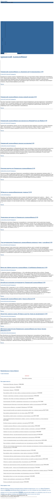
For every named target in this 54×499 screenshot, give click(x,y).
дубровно (34, 490)
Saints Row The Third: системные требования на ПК (15, 398)
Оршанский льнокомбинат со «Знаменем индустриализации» (22, 71)
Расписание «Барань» (8, 390)
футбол (25, 494)
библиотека (3, 490)
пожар (32, 492)
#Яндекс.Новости (5, 488)
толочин (3, 494)
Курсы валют (6, 47)
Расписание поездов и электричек (14, 44)
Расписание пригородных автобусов (15, 43)
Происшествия (9, 29)
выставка (23, 490)
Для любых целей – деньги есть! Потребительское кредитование (18, 467)
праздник (36, 492)
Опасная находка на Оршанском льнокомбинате (18, 168)
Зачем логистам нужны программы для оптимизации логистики (18, 473)
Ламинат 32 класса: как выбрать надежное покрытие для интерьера (19, 431)
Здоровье (8, 23)
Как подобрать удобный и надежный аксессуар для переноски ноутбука (20, 443)
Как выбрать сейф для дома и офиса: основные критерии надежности (20, 392)
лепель (47, 490)
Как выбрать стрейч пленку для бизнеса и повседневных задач (18, 415)
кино (37, 490)
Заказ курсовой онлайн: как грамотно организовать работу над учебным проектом (23, 410)
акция (39, 488)
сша (48, 492)
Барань (33, 488)
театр (50, 492)
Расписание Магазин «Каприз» (10, 384)
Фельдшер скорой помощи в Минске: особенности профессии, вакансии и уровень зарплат (25, 470)
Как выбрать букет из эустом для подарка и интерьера (16, 476)
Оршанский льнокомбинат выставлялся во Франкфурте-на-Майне (24, 120)
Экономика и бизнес (11, 34)
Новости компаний (10, 35)
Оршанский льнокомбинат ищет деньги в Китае (18, 298)
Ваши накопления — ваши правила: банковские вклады (16, 450)
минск (10, 492)
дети (29, 490)
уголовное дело (15, 494)
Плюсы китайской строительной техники (13, 481)
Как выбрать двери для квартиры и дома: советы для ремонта (18, 453)
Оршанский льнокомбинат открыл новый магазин (19, 97)
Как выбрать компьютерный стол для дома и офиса (15, 413)
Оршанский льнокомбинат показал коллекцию (17, 143)
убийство (9, 494)
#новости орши (28, 488)
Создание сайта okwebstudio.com (8, 497)
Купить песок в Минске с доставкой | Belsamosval (15, 407)
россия (40, 492)
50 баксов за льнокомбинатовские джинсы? (16, 192)
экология (38, 494)
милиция (2, 492)
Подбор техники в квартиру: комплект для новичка (15, 423)
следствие (43, 492)
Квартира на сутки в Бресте (10, 370)
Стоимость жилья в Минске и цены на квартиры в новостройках (19, 425)
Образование (9, 25)
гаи (26, 490)
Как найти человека (27, 378)
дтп (31, 490)
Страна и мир (9, 32)
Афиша (5, 38)
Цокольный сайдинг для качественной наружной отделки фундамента (20, 434)
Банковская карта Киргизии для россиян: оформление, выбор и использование (22, 404)
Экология (8, 33)
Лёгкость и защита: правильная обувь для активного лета (17, 461)
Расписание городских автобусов (14, 42)
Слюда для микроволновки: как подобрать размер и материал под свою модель (22, 440)
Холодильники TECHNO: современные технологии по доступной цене (20, 401)
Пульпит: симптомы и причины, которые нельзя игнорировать (18, 395)
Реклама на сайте (7, 50)
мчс (17, 492)
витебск (7, 490)
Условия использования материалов (28, 496)
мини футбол (7, 492)
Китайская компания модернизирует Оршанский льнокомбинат (23, 282)
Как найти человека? (11, 37)
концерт (44, 490)
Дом (7, 26)
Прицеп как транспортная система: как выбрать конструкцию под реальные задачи (23, 464)
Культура (8, 24)
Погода (5, 48)
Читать (2, 84)
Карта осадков (6, 49)
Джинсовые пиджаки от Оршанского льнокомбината (19, 217)
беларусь (47, 488)
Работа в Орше (6, 45)
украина (20, 494)
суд (46, 492)
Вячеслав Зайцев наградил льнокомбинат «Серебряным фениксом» (24, 267)
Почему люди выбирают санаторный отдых (13, 479)
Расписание (6, 40)
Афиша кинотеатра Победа (9, 39)
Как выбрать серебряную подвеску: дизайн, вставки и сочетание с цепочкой (21, 428)
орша (20, 492)
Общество (8, 28)
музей (14, 492)
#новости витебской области (17, 488)
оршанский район (27, 492)
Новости (5, 21)
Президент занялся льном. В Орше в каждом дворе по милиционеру (24, 314)
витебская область (15, 490)
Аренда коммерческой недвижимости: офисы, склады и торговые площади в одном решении (25, 418)
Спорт (7, 30)
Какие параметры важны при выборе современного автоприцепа (19, 437)
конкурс (40, 490)
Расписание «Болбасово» (9, 387)
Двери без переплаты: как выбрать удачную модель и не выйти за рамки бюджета (23, 458)
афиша (42, 488)
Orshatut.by (13, 74)
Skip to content (4, 1)
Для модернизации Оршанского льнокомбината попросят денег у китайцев (26, 242)
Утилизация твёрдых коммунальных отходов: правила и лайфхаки (19, 456)
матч (50, 490)
